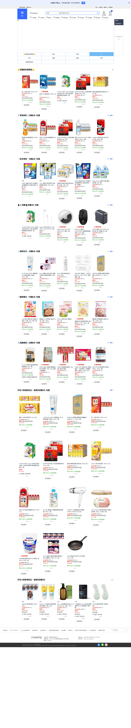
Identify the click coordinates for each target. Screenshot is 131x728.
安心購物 (63, 630)
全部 (48, 13)
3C (101, 54)
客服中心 (106, 7)
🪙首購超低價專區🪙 (29, 54)
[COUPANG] (36, 638)
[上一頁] (19, 85)
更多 (101, 58)
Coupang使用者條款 (25, 630)
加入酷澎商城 (92, 630)
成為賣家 (111, 7)
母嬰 (53, 58)
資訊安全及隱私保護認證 (81, 630)
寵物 (77, 58)
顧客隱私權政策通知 (54, 630)
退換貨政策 (35, 630)
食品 (53, 54)
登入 (97, 7)
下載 (83, 2)
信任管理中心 (43, 630)
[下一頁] (112, 85)
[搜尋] (98, 13)
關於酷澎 (5, 630)
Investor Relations (14, 630)
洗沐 (29, 58)
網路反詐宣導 (101, 630)
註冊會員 (101, 7)
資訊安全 (70, 630)
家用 (77, 54)
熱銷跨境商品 (29, 62)
